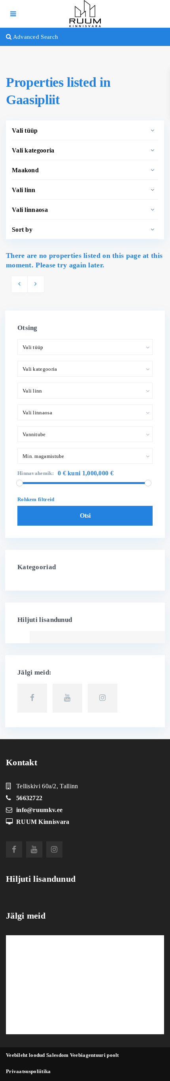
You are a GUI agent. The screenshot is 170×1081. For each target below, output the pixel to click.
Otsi (85, 515)
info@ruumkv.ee (39, 809)
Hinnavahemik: (35, 473)
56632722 (29, 798)
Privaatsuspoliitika (28, 1071)
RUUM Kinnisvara (43, 821)
